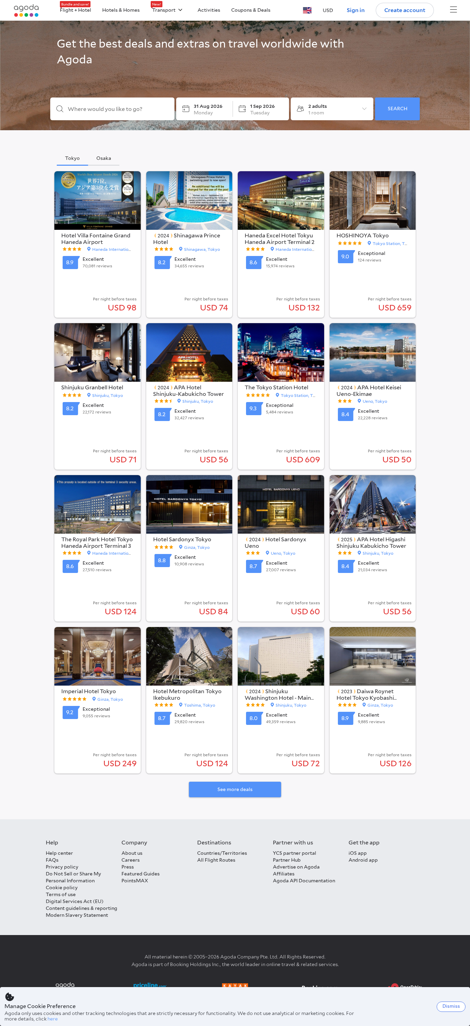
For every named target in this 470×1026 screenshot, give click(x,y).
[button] (307, 10)
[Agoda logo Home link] (26, 10)
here (52, 1019)
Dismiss (451, 1006)
